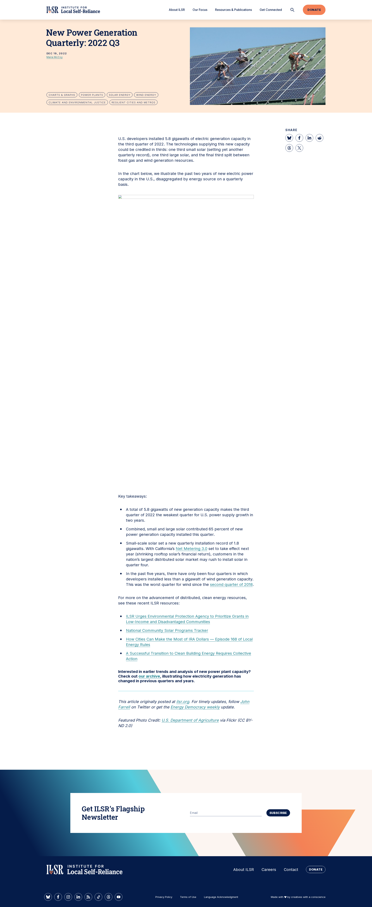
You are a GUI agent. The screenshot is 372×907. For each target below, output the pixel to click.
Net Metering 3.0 (191, 548)
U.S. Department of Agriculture (190, 720)
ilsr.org (182, 701)
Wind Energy (146, 94)
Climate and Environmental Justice (77, 102)
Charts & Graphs (62, 94)
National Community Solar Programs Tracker (167, 630)
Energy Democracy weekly (195, 707)
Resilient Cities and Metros (133, 102)
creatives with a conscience (308, 896)
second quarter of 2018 (231, 584)
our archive (149, 676)
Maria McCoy (54, 57)
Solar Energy (119, 94)
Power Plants (92, 94)
